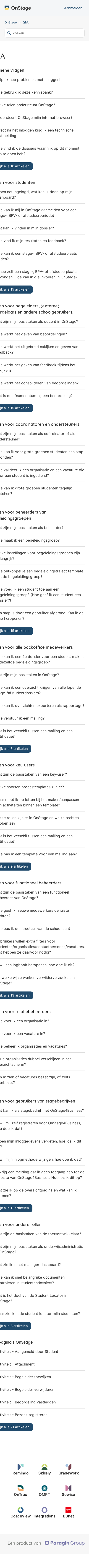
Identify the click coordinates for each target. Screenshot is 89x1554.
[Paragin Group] (46, 1544)
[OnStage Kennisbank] (18, 8)
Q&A (26, 22)
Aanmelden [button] (73, 8)
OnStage (11, 22)
